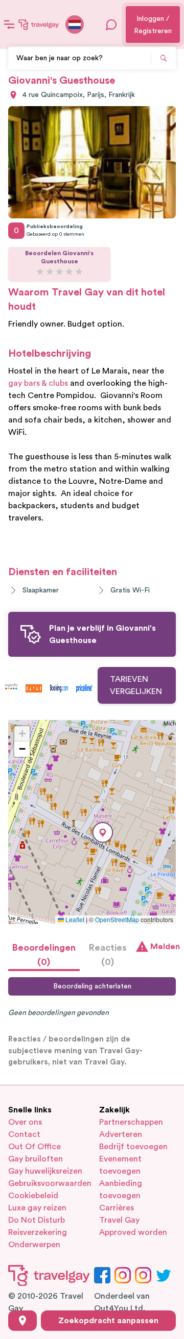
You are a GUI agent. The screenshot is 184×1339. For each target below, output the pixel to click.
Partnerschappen (131, 1122)
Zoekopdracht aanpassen (108, 1321)
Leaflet (74, 919)
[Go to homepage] (38, 24)
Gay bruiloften (35, 1159)
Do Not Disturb (36, 1220)
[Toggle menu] (9, 24)
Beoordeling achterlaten (92, 986)
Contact (24, 1134)
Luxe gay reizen (37, 1208)
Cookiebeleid (33, 1196)
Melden (163, 947)
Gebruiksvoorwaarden (46, 1183)
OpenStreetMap (117, 919)
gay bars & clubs (38, 383)
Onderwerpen (34, 1245)
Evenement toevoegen (120, 1165)
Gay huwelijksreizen (45, 1171)
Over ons (25, 1122)
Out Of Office (34, 1147)
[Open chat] (111, 24)
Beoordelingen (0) (44, 954)
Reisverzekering (37, 1232)
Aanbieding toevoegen (120, 1189)
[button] (102, 832)
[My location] (22, 1320)
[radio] (40, 272)
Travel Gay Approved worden (133, 1226)
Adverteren (120, 1134)
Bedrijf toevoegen (133, 1147)
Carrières (116, 1208)
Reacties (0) (108, 954)
